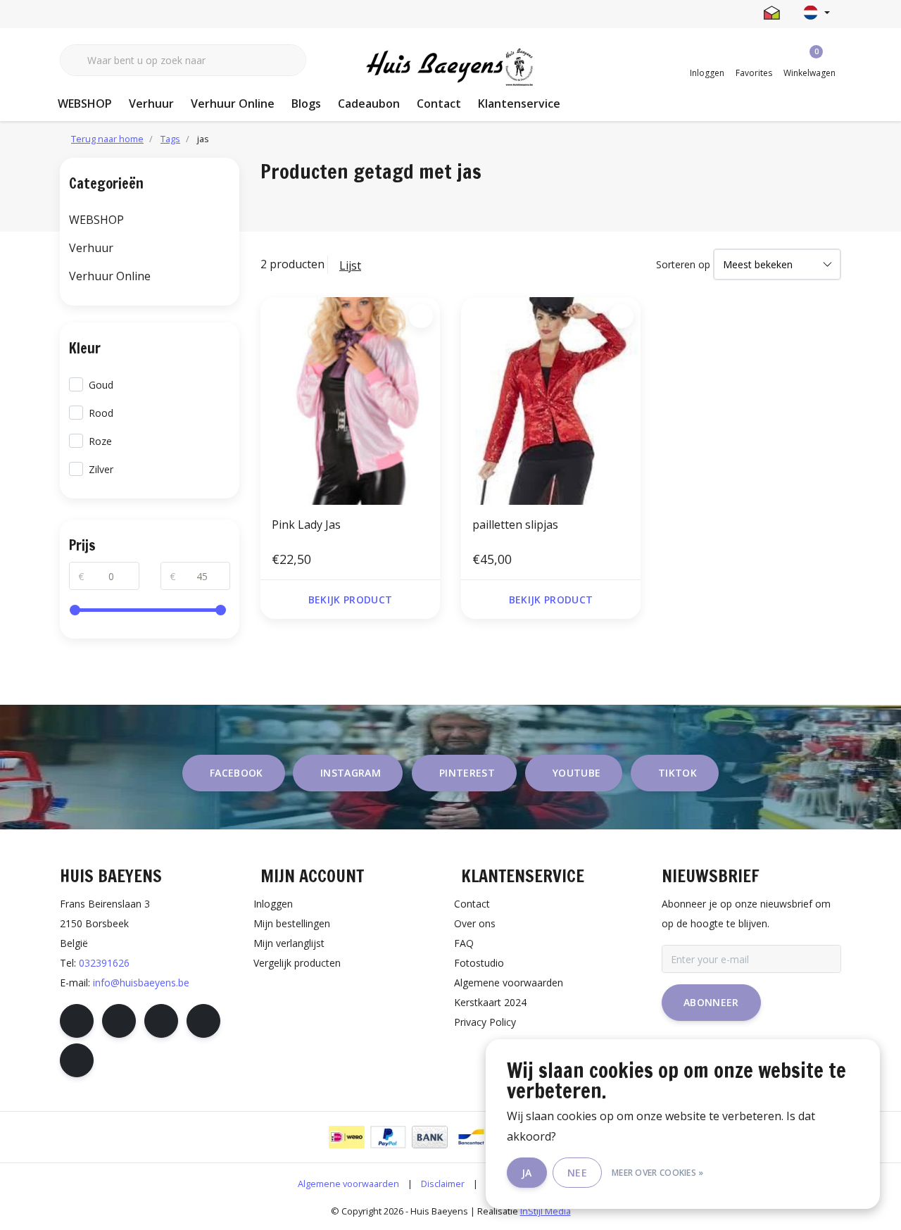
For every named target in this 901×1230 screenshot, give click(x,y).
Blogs (306, 103)
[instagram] (119, 1021)
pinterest (467, 772)
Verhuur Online (233, 103)
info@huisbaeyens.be (141, 982)
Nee (577, 1172)
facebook (236, 772)
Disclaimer (443, 1183)
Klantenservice (519, 103)
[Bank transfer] (430, 1137)
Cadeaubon (369, 103)
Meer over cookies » (658, 1173)
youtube (576, 772)
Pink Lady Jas (306, 524)
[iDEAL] (347, 1137)
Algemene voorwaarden (348, 1183)
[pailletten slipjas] (551, 400)
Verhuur (151, 103)
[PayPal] (388, 1137)
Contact (439, 103)
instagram (350, 772)
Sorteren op (683, 264)
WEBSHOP (85, 103)
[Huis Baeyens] (451, 67)
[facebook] (77, 1021)
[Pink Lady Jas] (350, 400)
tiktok (677, 772)
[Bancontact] (471, 1137)
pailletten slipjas (515, 524)
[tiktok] (77, 1060)
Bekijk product (350, 599)
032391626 (104, 962)
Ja (527, 1172)
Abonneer (711, 1002)
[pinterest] (161, 1021)
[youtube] (203, 1021)
